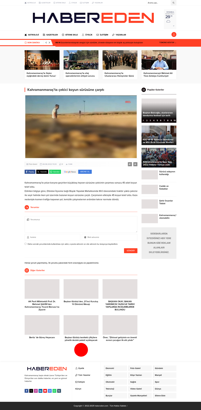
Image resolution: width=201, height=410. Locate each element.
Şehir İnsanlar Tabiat (166, 202)
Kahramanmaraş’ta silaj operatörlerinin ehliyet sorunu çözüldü (80, 76)
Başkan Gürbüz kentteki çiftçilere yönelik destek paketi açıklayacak (81, 339)
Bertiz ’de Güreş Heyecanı (42, 337)
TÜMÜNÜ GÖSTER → (167, 42)
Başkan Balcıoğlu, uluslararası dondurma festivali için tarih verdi (158, 115)
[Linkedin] (40, 391)
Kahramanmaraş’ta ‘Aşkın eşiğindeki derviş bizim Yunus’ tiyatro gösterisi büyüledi (41, 76)
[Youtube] (45, 391)
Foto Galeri (33, 164)
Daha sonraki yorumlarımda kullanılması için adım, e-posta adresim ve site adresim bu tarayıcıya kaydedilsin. (73, 244)
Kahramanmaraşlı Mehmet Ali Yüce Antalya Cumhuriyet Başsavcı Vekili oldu (158, 76)
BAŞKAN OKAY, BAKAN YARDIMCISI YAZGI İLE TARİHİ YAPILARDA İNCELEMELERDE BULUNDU (120, 305)
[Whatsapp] (54, 391)
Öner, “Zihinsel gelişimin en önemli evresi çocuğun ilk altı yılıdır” (120, 339)
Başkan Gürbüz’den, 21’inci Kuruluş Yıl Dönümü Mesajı (81, 303)
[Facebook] (26, 391)
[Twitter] (31, 391)
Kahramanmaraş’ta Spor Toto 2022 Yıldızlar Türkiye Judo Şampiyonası (157, 165)
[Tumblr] (59, 391)
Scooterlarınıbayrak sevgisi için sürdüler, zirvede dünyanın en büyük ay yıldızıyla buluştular (99, 42)
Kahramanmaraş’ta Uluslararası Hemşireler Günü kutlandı (119, 76)
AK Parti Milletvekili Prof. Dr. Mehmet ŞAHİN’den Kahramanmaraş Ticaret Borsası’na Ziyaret (42, 305)
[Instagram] (36, 391)
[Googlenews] (50, 391)
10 (175, 120)
